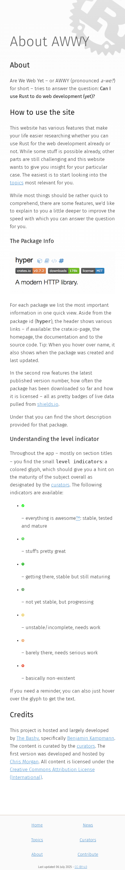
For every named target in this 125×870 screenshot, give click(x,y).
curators (60, 485)
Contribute (88, 854)
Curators (88, 840)
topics (17, 183)
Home (37, 825)
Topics (37, 840)
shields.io (47, 404)
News (88, 825)
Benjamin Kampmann (90, 738)
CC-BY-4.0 (81, 867)
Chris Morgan (24, 762)
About (37, 854)
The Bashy (28, 738)
